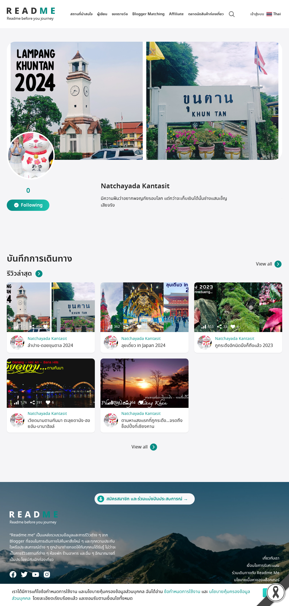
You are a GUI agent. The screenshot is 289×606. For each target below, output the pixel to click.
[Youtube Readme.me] (35, 574)
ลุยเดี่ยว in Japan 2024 (143, 345)
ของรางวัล (120, 14)
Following (32, 205)
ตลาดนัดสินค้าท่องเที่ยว (206, 14)
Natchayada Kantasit (47, 339)
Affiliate (176, 14)
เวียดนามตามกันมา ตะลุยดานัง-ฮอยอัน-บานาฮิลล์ (59, 423)
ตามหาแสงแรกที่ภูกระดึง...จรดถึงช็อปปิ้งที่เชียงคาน (152, 423)
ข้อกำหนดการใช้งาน (182, 591)
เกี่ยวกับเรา (270, 558)
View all (264, 264)
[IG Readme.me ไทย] (46, 574)
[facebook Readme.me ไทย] (13, 574)
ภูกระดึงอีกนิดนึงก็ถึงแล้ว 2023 (244, 345)
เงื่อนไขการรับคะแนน (263, 566)
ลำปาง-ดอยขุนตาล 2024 (50, 345)
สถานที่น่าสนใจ (81, 14)
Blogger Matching (148, 14)
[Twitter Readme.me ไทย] (24, 574)
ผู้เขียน (102, 14)
